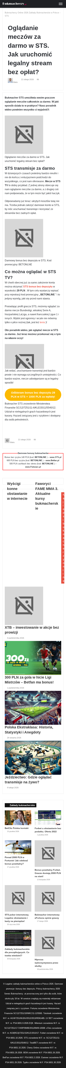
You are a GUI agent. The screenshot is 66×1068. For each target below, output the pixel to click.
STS (7, 16)
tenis (43, 322)
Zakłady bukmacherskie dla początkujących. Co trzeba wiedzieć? (17, 952)
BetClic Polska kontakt (17, 828)
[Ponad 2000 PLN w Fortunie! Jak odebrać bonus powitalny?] (18, 847)
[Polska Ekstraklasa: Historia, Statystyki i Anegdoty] (33, 708)
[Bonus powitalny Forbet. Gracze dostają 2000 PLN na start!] (48, 853)
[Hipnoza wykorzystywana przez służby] (48, 943)
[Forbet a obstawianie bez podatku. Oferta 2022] (48, 817)
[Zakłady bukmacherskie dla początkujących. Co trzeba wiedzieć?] (18, 938)
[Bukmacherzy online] (14, 4)
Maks (15, 82)
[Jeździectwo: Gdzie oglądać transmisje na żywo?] (33, 758)
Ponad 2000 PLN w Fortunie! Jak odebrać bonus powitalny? (16, 860)
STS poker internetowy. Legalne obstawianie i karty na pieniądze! (17, 917)
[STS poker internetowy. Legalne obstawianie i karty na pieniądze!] (18, 898)
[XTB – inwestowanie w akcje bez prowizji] (33, 606)
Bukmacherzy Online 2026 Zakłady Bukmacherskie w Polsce (32, 13)
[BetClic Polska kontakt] (18, 817)
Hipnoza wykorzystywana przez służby (46, 962)
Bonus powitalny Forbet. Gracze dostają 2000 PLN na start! (48, 873)
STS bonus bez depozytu (38, 286)
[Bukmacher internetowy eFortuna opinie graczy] (48, 898)
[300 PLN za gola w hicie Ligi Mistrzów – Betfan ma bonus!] (33, 658)
